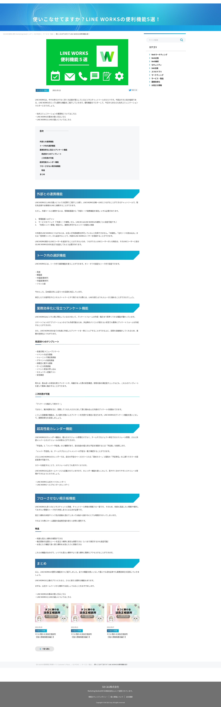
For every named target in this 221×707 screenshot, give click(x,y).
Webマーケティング (159, 54)
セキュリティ (156, 65)
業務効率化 (155, 82)
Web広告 (155, 58)
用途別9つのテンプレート (51, 154)
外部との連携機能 (47, 141)
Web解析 (155, 61)
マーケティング (157, 75)
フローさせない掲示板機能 (50, 166)
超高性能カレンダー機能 (49, 162)
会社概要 (129, 697)
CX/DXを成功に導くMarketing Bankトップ (17, 34)
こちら (74, 113)
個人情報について (116, 697)
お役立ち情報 (156, 85)
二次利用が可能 (47, 158)
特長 (43, 170)
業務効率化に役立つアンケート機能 (53, 149)
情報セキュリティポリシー (98, 697)
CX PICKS (37, 34)
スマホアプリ (156, 71)
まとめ (42, 174)
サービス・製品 (48, 34)
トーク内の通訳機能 (47, 145)
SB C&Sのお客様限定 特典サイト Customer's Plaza (53, 664)
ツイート (134, 90)
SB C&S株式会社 (110, 686)
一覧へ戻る (45, 649)
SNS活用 (154, 68)
